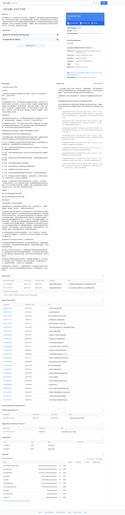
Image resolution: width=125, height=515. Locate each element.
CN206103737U (7, 312)
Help (85, 512)
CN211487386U (7, 338)
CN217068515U (7, 392)
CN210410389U (7, 361)
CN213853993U (7, 380)
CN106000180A (7, 335)
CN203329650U (7, 323)
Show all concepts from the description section (16, 501)
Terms (69, 512)
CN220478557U (7, 400)
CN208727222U (7, 396)
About (40, 512)
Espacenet (78, 77)
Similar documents (90, 72)
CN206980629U (7, 384)
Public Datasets (60, 512)
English (79, 28)
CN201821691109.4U (9, 418)
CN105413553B (7, 354)
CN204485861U (7, 369)
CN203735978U (7, 316)
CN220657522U (7, 388)
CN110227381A (7, 350)
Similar (95, 23)
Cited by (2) (73, 72)
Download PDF (73, 23)
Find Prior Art (85, 23)
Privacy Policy (77, 512)
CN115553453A (7, 288)
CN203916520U (7, 365)
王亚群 (74, 30)
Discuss (93, 77)
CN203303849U (7, 358)
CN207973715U (7, 319)
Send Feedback (49, 512)
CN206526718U (7, 327)
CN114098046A (7, 284)
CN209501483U (7, 308)
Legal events (80, 72)
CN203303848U (7, 346)
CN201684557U (7, 377)
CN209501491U (7, 373)
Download (92, 459)
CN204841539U (7, 342)
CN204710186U (7, 331)
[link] (10, 465)
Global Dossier (86, 77)
